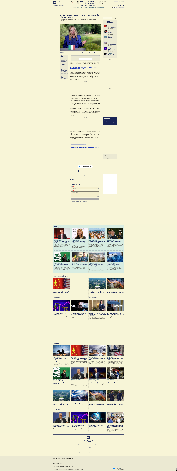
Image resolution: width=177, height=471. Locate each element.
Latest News (56, 343)
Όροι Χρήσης (77, 201)
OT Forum (116, 1)
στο (83, 170)
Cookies (89, 444)
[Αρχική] (56, 2)
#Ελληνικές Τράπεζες (100, 7)
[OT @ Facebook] (119, 1)
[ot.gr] (89, 3)
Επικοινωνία (77, 444)
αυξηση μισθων (72, 175)
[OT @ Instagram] (122, 1)
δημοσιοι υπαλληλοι (80, 175)
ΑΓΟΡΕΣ (105, 155)
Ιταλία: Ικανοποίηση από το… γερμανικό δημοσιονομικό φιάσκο (82, 145)
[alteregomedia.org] (112, 469)
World (94, 5)
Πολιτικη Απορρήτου (84, 201)
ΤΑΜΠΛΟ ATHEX (106, 158)
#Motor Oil (74, 7)
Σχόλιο (72, 190)
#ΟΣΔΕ (87, 7)
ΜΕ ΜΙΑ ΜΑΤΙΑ (106, 156)
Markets (82, 5)
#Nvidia (90, 7)
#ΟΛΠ (85, 7)
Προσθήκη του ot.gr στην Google (86, 58)
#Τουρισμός (94, 7)
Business (86, 5)
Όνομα (72, 186)
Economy (90, 5)
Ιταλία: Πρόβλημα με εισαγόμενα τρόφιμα (78, 144)
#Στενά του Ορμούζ (80, 7)
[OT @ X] (120, 1)
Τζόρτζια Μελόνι (73, 65)
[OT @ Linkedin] (123, 1)
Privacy (86, 444)
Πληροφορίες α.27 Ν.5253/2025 (97, 444)
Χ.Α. (53, 9)
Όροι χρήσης (82, 444)
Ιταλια (86, 175)
